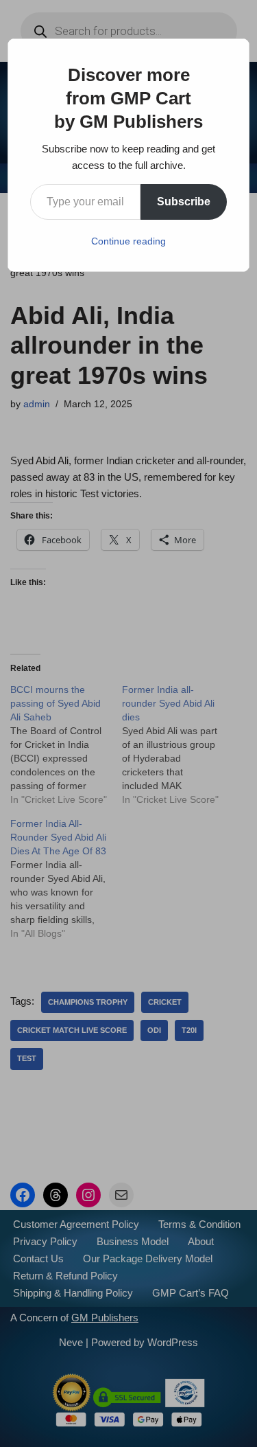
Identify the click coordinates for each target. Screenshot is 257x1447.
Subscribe (183, 201)
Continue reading (128, 241)
